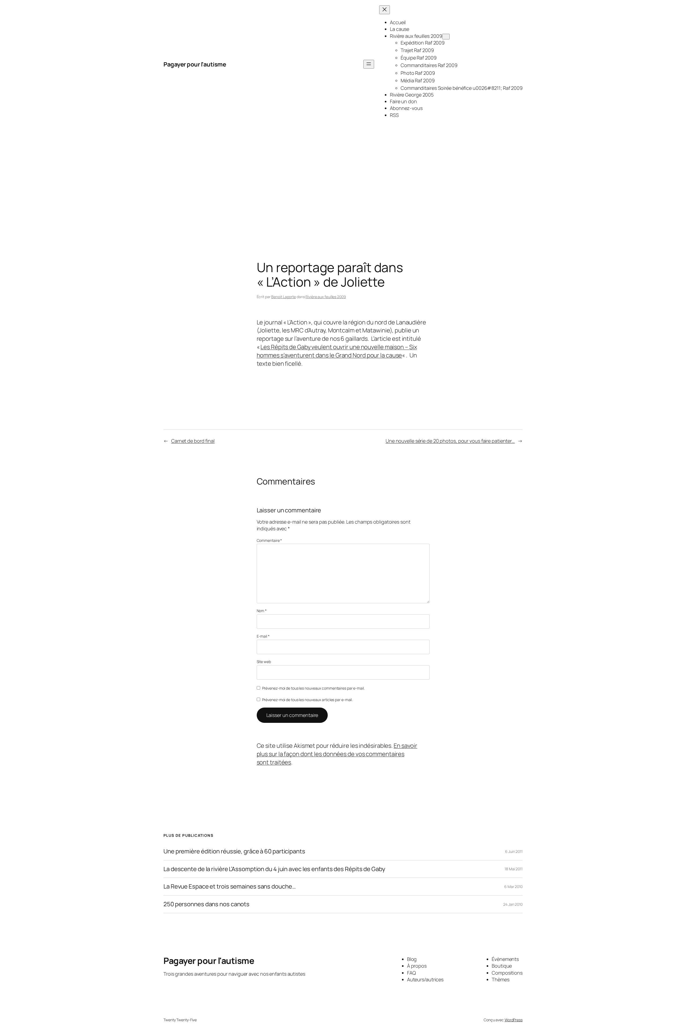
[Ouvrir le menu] (368, 64)
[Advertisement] (343, 185)
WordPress (514, 1019)
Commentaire (269, 540)
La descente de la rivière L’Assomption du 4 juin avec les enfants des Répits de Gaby (274, 869)
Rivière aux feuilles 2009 (325, 296)
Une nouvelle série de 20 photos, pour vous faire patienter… (450, 441)
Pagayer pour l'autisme (194, 64)
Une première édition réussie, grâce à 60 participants (234, 851)
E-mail (263, 636)
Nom (262, 610)
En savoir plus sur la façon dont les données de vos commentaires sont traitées (337, 754)
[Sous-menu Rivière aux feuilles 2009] (446, 36)
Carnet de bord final (193, 441)
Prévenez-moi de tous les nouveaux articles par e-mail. (307, 699)
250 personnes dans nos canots (206, 904)
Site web (264, 661)
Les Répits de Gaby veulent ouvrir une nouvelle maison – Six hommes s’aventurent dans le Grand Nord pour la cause (337, 351)
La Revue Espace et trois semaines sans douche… (229, 886)
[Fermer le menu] (384, 9)
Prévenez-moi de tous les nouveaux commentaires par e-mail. (313, 688)
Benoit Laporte (283, 296)
